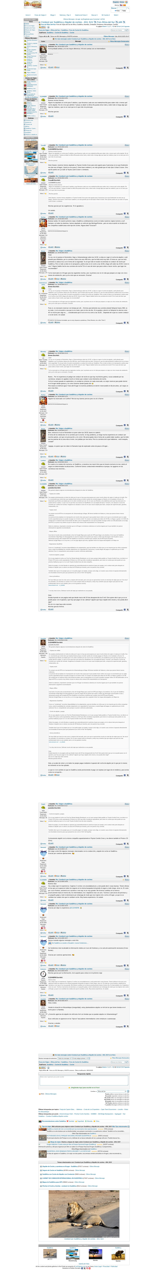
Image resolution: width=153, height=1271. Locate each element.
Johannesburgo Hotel (66, 1114)
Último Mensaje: (109, 36)
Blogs (52, 15)
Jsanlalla (43, 638)
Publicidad (114, 1266)
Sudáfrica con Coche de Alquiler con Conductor (58, 1174)
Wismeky (43, 351)
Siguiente (126, 26)
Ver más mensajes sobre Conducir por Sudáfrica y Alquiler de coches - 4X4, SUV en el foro (84, 39)
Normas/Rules (30, 34)
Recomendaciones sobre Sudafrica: (54, 1121)
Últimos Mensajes (69, 19)
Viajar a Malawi (31, 72)
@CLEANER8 (74, 908)
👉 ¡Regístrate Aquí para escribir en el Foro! (84, 1087)
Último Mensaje (94, 1166)
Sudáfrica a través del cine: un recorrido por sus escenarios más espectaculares (72, 1129)
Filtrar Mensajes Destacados (119, 41)
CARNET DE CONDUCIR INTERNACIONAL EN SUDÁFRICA (62, 1178)
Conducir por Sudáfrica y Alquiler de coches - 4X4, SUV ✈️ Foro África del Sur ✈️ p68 (81, 22)
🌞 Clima (96, 1121)
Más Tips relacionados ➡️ (121, 1126)
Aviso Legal (98, 1266)
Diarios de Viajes (30, 30)
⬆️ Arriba (43, 67)
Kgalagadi (118, 1114)
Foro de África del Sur (48, 24)
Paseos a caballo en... (32, 134)
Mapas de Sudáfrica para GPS (52, 1182)
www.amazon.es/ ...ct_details (57, 585)
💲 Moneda (88, 1121)
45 (117, 26)
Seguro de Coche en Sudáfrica (52, 1170)
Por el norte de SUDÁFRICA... (31, 94)
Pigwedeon (43, 45)
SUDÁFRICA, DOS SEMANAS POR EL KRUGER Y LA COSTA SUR (68, 1151)
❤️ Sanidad (70, 1121)
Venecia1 (43, 847)
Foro (118, 11)
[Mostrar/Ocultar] (37, 19)
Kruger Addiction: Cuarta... (31, 82)
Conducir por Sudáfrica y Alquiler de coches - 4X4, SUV (84, 1239)
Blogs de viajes (55, 1142)
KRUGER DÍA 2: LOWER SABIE (31, 109)
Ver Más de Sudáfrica (31, 97)
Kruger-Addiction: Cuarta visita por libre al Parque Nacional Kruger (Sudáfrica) (71, 1144)
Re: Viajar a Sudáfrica (64, 251)
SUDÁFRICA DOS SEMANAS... (32, 85)
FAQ (103, 19)
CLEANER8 (43, 96)
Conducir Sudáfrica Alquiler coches (57, 1116)
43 (113, 26)
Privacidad (106, 1266)
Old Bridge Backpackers (105, 1114)
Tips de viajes (46, 1126)
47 (121, 26)
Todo (124, 11)
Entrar (122, 2)
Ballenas (79, 1109)
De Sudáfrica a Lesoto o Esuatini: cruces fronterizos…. (70, 943)
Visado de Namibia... (29, 63)
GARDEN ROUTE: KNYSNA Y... (32, 112)
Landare (43, 460)
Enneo (43, 251)
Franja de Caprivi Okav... (67, 1109)
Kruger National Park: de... (31, 106)
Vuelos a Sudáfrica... (30, 60)
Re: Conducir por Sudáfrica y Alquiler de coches (74, 44)
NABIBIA (94, 1114)
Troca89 (43, 145)
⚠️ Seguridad (79, 1121)
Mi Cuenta (105, 15)
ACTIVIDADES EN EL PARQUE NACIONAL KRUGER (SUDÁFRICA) (69, 1135)
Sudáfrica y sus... (31, 88)
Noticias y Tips (65, 15)
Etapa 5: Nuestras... (30, 103)
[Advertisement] (76, 4)
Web (115, 15)
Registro (116, 2)
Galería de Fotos (80, 15)
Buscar (113, 8)
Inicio (27, 15)
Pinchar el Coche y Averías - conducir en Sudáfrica (59, 1186)
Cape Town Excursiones (108, 1109)
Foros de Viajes (40, 15)
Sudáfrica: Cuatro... (31, 128)
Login (78, 19)
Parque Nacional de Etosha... (31, 56)
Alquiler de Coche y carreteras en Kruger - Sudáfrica (59, 1166)
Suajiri (43, 804)
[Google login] (126, 2)
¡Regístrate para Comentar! (91, 19)
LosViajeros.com (80, 1266)
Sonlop (43, 217)
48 (123, 26)
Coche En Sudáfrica (61, 32)
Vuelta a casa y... (31, 115)
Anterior (104, 26)
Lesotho (120, 1109)
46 (119, 26)
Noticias (28, 32)
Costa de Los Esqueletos (91, 1109)
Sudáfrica (50, 32)
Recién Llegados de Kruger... (31, 50)
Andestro (43, 969)
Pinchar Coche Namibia (81, 1114)
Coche (72, 32)
